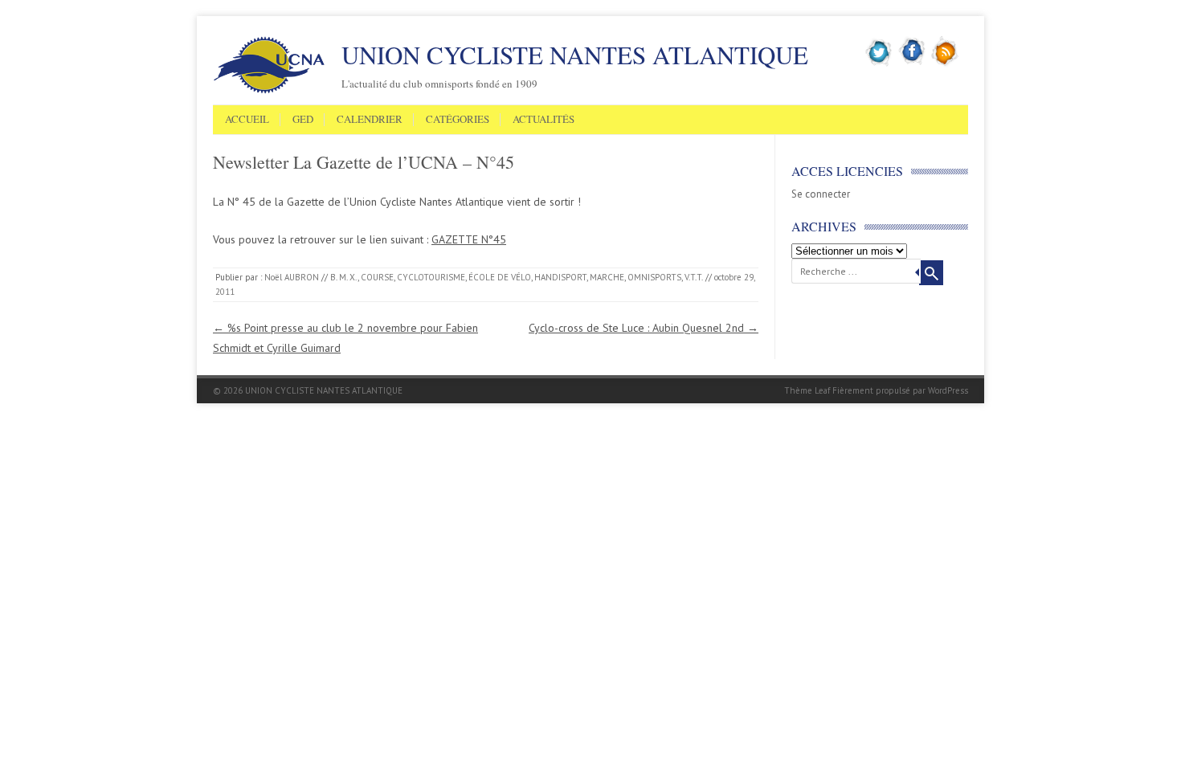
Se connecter (820, 194)
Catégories (457, 119)
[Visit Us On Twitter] (879, 63)
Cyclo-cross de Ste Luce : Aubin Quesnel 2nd (643, 328)
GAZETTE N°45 (468, 239)
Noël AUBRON (291, 277)
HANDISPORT (560, 277)
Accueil (247, 119)
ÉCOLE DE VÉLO (499, 277)
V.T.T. (693, 277)
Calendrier (370, 119)
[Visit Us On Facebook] (912, 63)
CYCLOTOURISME (431, 277)
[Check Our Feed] (945, 63)
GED (302, 119)
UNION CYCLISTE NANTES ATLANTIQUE (574, 54)
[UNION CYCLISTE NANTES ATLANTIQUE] (269, 91)
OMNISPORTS (654, 277)
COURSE (377, 277)
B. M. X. (344, 277)
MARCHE (607, 277)
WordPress (948, 390)
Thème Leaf (807, 390)
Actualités (543, 119)
